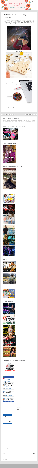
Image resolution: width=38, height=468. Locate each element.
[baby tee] (10, 133)
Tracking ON (11, 401)
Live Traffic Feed (8, 377)
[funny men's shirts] (9, 340)
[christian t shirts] (9, 229)
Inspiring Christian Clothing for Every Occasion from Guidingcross (13, 446)
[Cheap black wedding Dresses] (9, 178)
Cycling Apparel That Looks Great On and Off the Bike (11, 448)
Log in (4, 429)
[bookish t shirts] (9, 329)
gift (10, 17)
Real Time (8, 401)
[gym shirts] (9, 266)
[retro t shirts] (9, 351)
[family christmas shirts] (9, 319)
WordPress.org (5, 434)
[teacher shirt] (8, 198)
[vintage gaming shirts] (9, 208)
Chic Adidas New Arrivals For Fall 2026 (9, 444)
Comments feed (5, 432)
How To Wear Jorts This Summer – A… (8, 379)
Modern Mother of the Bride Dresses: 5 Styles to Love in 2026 (13, 441)
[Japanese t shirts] (9, 293)
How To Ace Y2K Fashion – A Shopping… (8, 398)
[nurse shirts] (9, 219)
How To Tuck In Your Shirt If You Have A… (8, 393)
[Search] (34, 453)
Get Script (5, 401)
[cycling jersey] (9, 278)
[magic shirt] (9, 308)
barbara (7, 17)
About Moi (33, 1)
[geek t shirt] (9, 240)
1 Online (6, 422)
